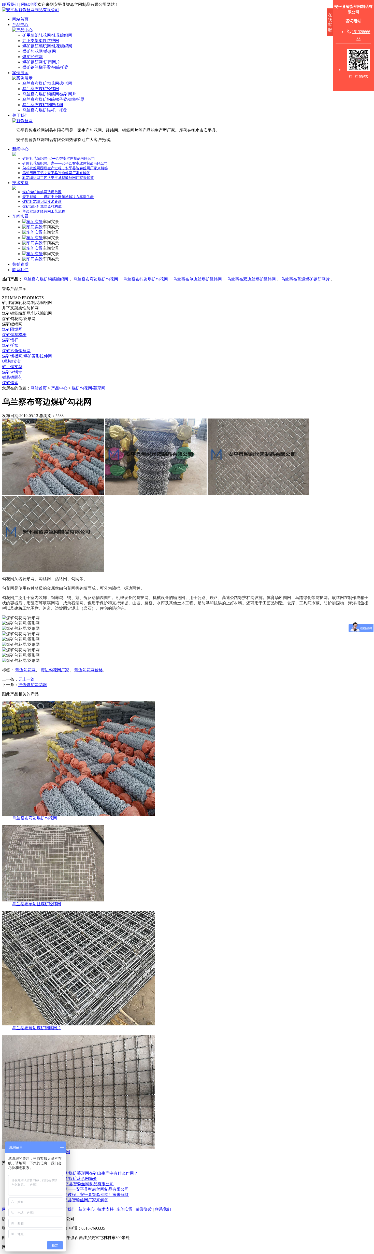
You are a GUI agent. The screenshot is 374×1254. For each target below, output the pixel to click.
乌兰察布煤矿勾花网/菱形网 (47, 83)
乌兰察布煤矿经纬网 (40, 89)
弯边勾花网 (25, 670)
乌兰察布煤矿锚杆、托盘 (44, 110)
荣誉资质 (20, 264)
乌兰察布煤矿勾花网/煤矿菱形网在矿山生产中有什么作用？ (84, 1173)
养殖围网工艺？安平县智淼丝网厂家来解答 (56, 173)
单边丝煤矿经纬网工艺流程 (43, 211)
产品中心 (20, 24)
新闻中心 (20, 149)
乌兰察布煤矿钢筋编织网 (45, 279)
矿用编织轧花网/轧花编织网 (47, 35)
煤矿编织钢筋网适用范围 (42, 192)
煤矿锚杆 (10, 340)
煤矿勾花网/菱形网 (39, 51)
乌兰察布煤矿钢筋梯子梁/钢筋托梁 (53, 99)
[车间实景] (32, 221)
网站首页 (20, 19)
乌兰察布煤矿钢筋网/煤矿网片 (49, 94)
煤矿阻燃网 (12, 329)
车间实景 (20, 216)
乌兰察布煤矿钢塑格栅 (42, 105)
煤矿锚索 (10, 383)
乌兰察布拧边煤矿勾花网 (145, 279)
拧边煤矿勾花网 (32, 684)
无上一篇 (26, 679)
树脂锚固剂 (12, 377)
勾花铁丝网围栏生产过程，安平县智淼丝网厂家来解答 (65, 168)
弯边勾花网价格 (88, 670)
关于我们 (20, 115)
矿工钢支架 (12, 367)
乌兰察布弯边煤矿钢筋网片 (36, 1028)
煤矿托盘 (10, 345)
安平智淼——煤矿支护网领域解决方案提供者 (58, 197)
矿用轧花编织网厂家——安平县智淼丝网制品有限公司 (65, 163)
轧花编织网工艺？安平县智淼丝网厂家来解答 (58, 178)
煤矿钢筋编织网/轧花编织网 (47, 46)
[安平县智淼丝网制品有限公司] (30, 10)
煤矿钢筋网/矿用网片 (41, 62)
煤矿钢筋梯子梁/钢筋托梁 (45, 67)
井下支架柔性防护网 (40, 40)
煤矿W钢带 (12, 372)
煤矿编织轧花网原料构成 (42, 206)
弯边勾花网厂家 (55, 670)
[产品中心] (22, 30)
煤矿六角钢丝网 (16, 351)
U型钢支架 (11, 361)
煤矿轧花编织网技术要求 (42, 202)
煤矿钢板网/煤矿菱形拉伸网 (27, 356)
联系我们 (10, 4)
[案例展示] (22, 78)
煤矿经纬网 (32, 56)
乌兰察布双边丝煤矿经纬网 (251, 279)
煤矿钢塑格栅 (14, 334)
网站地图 (29, 4)
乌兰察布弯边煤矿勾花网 (95, 279)
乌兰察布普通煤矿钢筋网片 (305, 279)
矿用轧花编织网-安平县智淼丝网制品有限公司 (58, 158)
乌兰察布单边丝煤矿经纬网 (197, 279)
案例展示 (20, 73)
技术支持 (20, 182)
